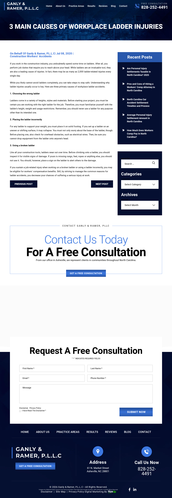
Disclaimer (23, 408)
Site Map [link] (61, 491)
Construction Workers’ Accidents (31, 56)
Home (49, 6)
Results (91, 6)
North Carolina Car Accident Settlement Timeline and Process (138, 102)
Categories (125, 179)
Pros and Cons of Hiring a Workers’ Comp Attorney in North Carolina (141, 87)
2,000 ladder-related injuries (92, 71)
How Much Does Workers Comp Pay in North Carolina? (140, 133)
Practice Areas (76, 6)
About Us (60, 6)
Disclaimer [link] (47, 491)
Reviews (103, 6)
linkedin (134, 489)
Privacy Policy (35, 408)
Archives (124, 200)
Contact (123, 6)
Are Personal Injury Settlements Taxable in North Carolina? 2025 (139, 71)
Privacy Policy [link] (76, 491)
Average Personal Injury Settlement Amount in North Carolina (139, 118)
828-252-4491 (154, 7)
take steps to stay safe (78, 82)
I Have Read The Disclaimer (34, 411)
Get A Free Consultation (86, 273)
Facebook (129, 489)
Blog (113, 6)
